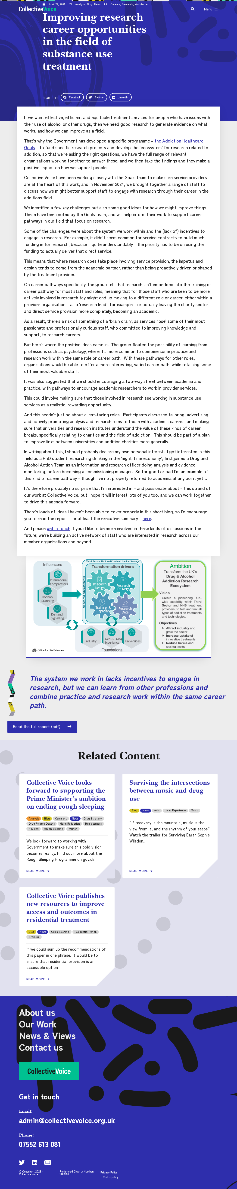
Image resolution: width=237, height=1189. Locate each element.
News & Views (47, 1035)
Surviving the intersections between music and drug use (169, 790)
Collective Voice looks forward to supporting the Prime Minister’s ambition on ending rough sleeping (66, 794)
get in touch (58, 528)
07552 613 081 (40, 1143)
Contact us (41, 1047)
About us (37, 1012)
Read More (36, 870)
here (147, 518)
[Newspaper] (47, 1162)
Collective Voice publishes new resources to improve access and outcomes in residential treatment (65, 907)
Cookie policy (110, 1177)
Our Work (37, 1023)
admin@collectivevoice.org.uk (67, 1119)
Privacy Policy (109, 1172)
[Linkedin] (34, 1162)
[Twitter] (22, 1162)
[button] (72, 97)
